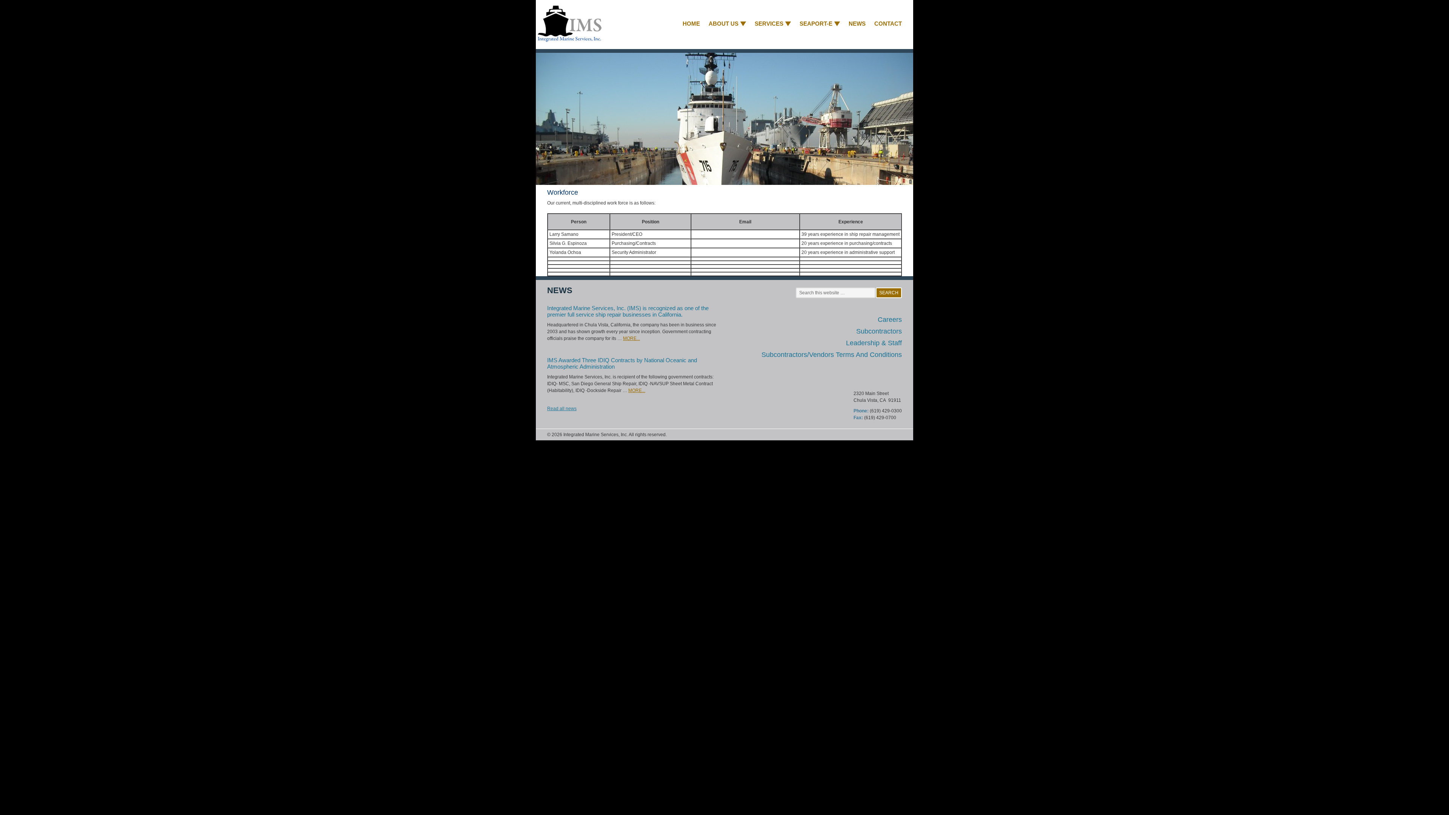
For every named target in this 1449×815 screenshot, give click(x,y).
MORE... (631, 338)
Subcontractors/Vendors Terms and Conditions (831, 354)
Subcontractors (879, 331)
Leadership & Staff (874, 343)
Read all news (562, 408)
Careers (890, 319)
